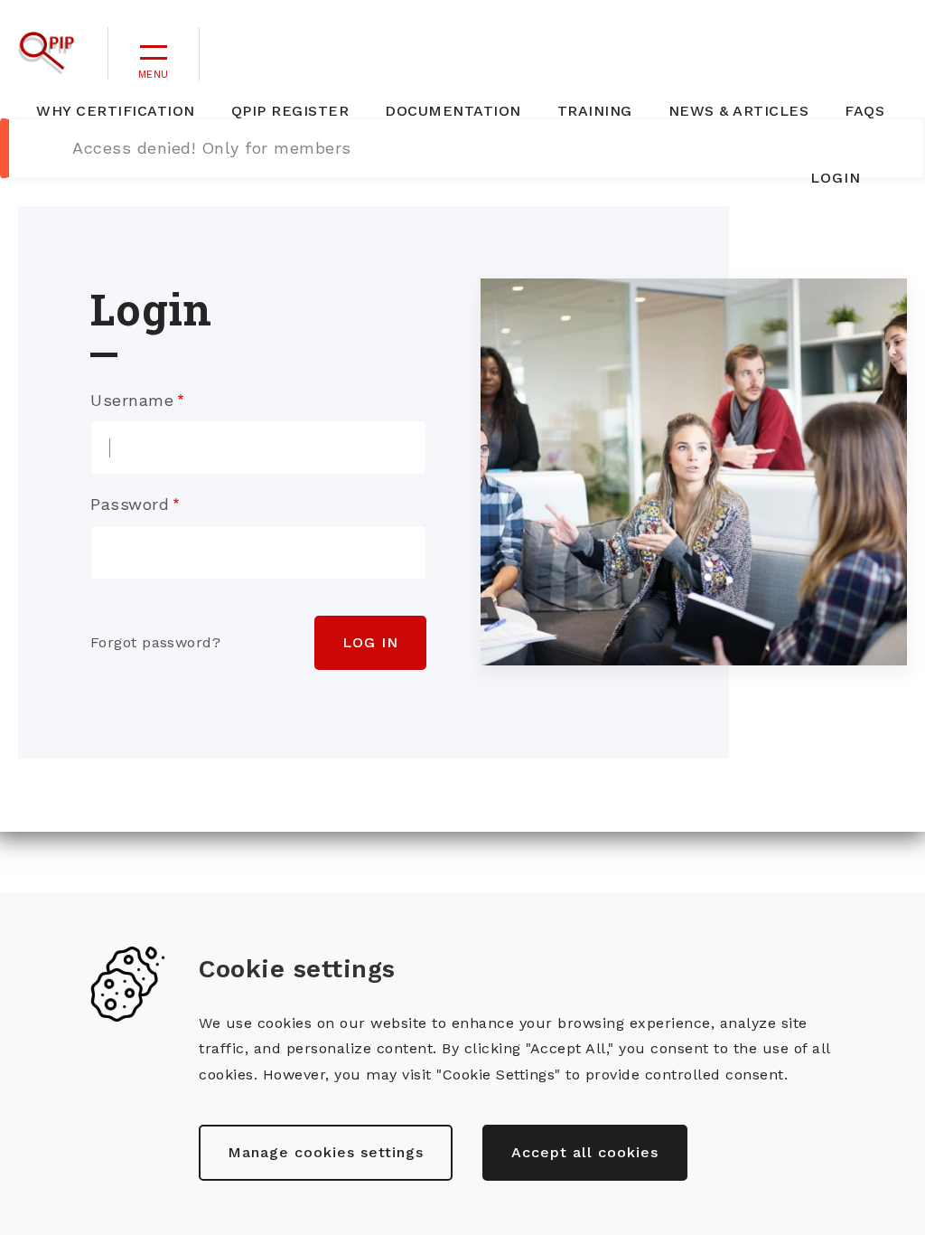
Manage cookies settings (326, 1152)
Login (835, 177)
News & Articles (738, 110)
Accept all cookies (585, 1152)
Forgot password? (155, 642)
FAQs (864, 110)
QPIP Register (290, 110)
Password (129, 504)
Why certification (115, 110)
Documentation (453, 110)
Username (131, 400)
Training (594, 110)
